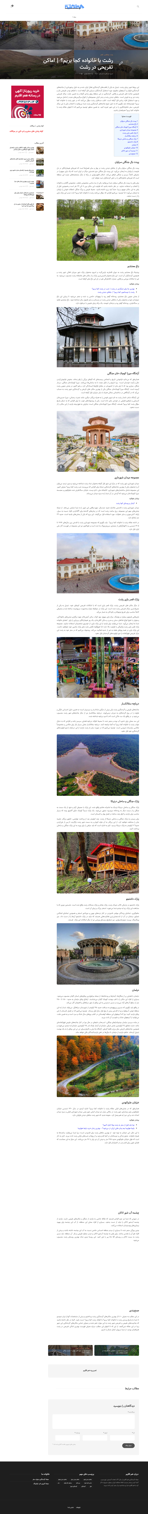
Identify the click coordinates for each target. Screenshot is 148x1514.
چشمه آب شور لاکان (129, 150)
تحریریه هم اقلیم (109, 74)
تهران (77, 1348)
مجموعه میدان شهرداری (129, 129)
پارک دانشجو (133, 141)
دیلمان (135, 144)
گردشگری (83, 1486)
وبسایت (77, 1433)
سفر (59, 1483)
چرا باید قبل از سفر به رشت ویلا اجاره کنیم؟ (118, 1125)
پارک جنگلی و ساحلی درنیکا (128, 138)
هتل (91, 1486)
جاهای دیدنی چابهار (62, 1479)
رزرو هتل (78, 1483)
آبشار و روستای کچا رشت (125, 503)
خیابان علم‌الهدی (131, 147)
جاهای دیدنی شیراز (75, 1479)
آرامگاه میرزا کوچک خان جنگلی (126, 127)
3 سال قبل (101, 74)
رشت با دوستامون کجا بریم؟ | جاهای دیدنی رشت (116, 292)
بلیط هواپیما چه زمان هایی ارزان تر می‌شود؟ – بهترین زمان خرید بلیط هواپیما (106, 1128)
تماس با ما (71, 1507)
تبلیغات (78, 1507)
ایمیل (105, 1433)
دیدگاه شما (131, 1412)
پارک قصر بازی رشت (130, 132)
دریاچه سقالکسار (131, 135)
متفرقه (126, 1348)
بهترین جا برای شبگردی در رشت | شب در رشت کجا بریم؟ (113, 288)
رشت (111, 55)
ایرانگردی (106, 55)
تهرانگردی (87, 1348)
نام (133, 1433)
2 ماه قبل (31, 164)
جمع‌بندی (133, 153)
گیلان (101, 55)
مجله (74, 17)
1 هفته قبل (31, 152)
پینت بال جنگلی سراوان (129, 121)
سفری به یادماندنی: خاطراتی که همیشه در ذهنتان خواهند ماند (115, 1351)
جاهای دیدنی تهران (88, 1479)
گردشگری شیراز (73, 1486)
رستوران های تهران (68, 1483)
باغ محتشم (133, 124)
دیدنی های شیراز (88, 1483)
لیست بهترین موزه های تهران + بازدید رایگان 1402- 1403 (76, 1351)
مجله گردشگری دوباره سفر (41, 1479)
